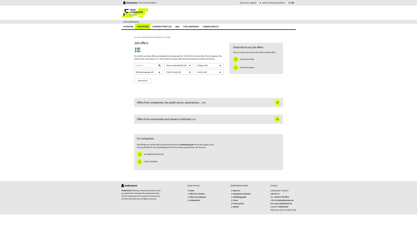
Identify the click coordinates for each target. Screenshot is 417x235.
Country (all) (202, 72)
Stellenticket (126, 190)
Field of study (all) (173, 72)
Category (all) (202, 65)
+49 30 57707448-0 (281, 197)
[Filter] (159, 65)
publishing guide (187, 144)
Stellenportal (131, 21)
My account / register (248, 3)
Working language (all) (145, 72)
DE (289, 3)
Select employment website (273, 3)
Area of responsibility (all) (176, 65)
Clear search (142, 80)
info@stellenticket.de (285, 200)
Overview (128, 26)
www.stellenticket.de (283, 203)
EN (293, 3)
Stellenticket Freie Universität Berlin (152, 37)
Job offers (167, 37)
